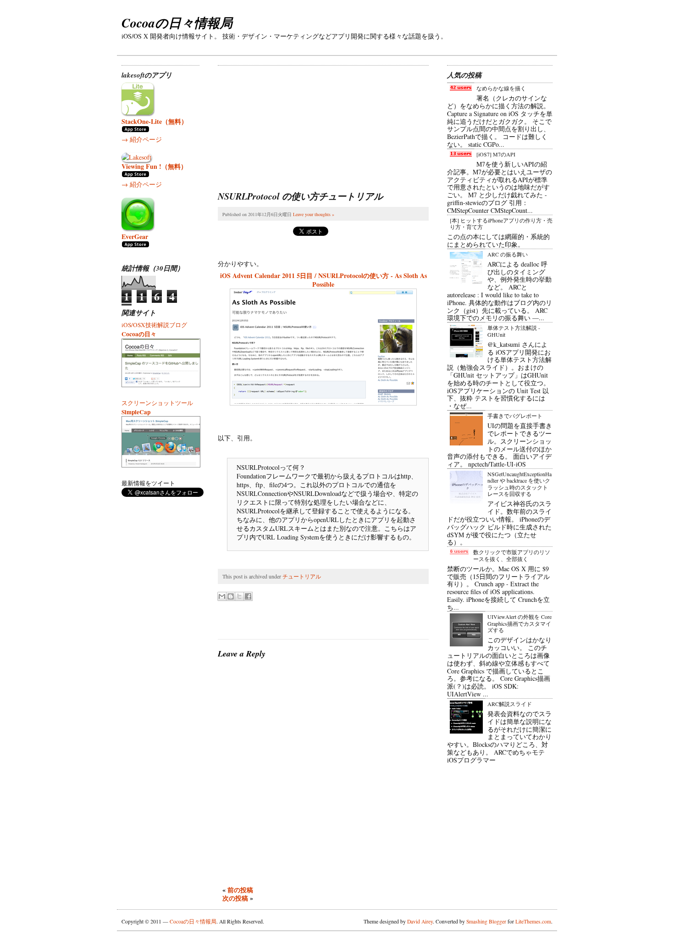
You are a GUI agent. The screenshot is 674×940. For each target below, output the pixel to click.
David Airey (420, 921)
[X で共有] (239, 596)
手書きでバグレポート (514, 415)
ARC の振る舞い (507, 254)
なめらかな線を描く (501, 88)
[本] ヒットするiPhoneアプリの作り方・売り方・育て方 (501, 223)
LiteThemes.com (533, 921)
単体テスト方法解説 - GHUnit (513, 331)
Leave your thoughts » (313, 214)
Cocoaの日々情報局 (177, 23)
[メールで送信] (222, 596)
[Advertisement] (286, 123)
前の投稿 (240, 890)
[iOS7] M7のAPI (495, 154)
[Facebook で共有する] (248, 596)
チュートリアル (301, 576)
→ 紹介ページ (142, 139)
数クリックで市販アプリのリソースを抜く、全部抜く (511, 555)
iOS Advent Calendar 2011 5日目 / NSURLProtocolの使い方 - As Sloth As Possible (323, 280)
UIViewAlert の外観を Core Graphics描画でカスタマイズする (519, 623)
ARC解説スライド (509, 703)
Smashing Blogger (486, 921)
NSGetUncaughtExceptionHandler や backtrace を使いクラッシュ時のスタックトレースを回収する (519, 483)
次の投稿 (235, 898)
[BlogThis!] (230, 596)
